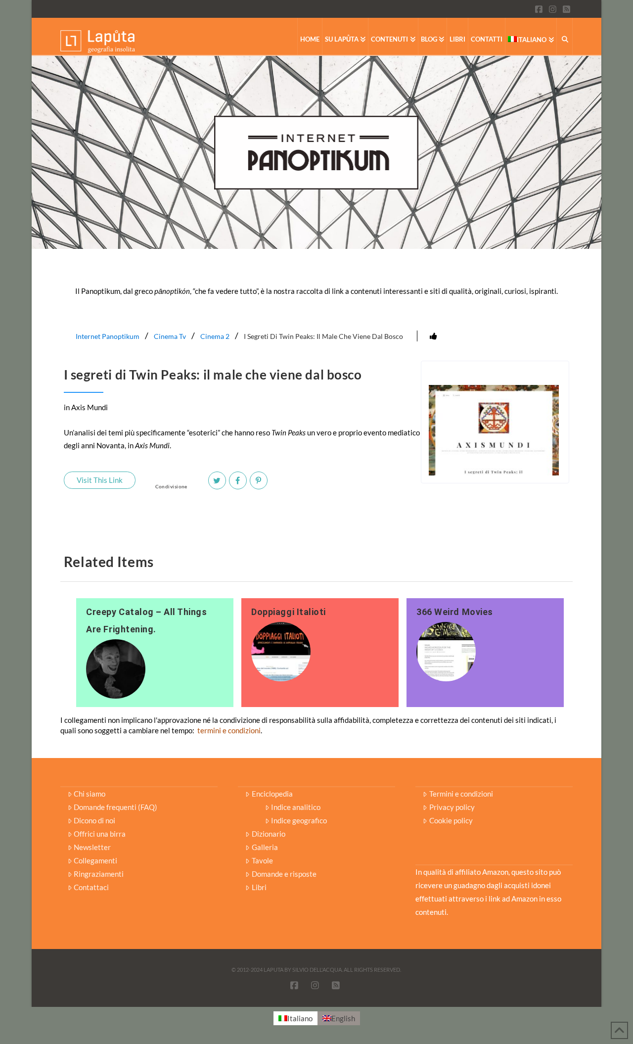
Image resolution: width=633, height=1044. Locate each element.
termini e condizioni (229, 730)
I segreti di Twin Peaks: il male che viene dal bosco (323, 336)
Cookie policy (451, 820)
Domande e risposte (284, 873)
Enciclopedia (272, 793)
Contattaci (91, 887)
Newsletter (92, 847)
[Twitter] (217, 480)
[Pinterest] (259, 480)
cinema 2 (214, 336)
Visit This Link (100, 479)
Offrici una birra (100, 833)
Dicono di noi (94, 820)
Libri (259, 887)
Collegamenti (95, 860)
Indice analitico (295, 807)
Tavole (262, 860)
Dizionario (268, 833)
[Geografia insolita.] (98, 41)
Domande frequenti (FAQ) (115, 807)
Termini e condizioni (461, 793)
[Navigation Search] (565, 36)
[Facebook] (238, 480)
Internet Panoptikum (107, 336)
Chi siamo (89, 793)
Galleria (265, 847)
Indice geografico (299, 820)
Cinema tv (170, 336)
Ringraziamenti (99, 873)
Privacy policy (452, 807)
